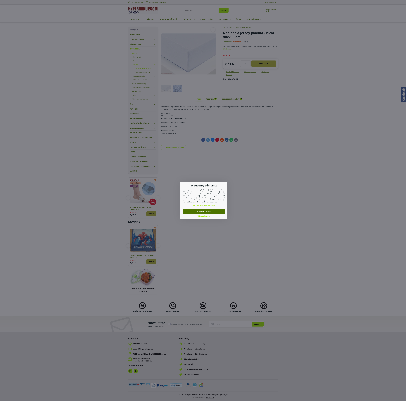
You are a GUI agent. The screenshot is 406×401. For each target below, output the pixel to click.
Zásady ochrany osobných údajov (204, 205)
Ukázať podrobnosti (203, 216)
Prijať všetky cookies (203, 211)
